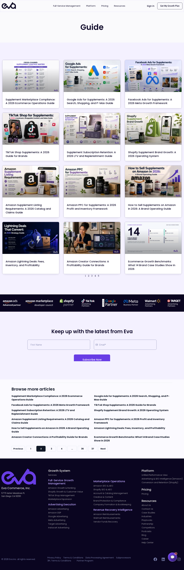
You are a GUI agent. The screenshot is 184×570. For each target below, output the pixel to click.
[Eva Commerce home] (9, 8)
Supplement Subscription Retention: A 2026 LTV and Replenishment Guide (91, 154)
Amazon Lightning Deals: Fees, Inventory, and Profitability (25, 263)
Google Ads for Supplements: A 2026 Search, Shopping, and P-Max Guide (91, 101)
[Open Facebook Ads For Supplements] (153, 76)
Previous (18, 448)
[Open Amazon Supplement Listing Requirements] (30, 181)
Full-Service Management (66, 5)
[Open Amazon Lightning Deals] (30, 238)
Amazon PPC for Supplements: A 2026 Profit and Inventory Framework (91, 206)
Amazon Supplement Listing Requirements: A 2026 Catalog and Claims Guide (28, 208)
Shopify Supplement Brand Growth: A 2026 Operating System (152, 154)
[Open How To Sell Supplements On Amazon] (153, 181)
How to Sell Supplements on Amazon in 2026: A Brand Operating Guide (152, 206)
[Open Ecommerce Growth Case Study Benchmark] (153, 238)
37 (92, 448)
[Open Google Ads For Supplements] (92, 76)
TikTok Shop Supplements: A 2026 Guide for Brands (125, 405)
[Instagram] (179, 559)
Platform (91, 5)
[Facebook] (155, 559)
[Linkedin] (163, 559)
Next (103, 448)
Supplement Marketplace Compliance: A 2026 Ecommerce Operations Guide (30, 101)
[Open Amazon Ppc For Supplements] (92, 181)
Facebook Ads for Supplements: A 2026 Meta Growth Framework (150, 101)
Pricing (104, 5)
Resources (119, 5)
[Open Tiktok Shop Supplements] (30, 129)
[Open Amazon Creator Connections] (92, 238)
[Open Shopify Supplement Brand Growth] (153, 129)
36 (82, 448)
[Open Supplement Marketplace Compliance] (30, 76)
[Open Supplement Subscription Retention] (92, 129)
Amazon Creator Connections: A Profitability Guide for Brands (88, 263)
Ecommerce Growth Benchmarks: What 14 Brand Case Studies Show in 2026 (151, 265)
